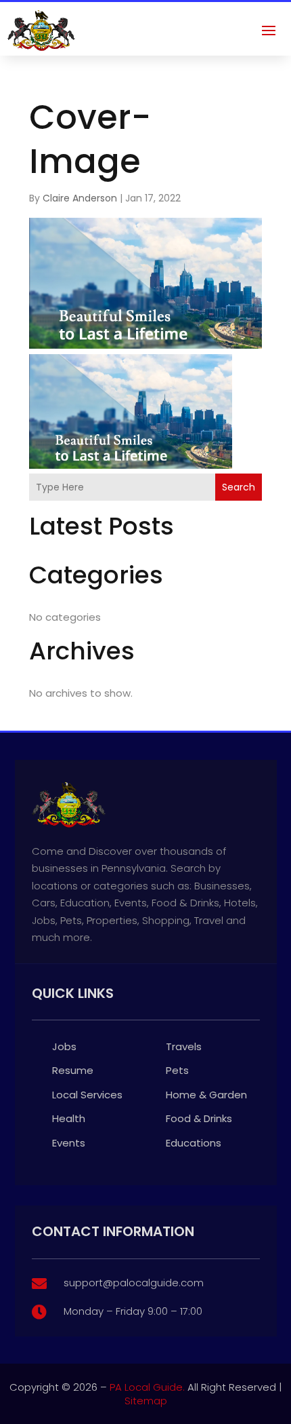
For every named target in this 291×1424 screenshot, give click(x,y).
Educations (193, 1143)
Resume (72, 1070)
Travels (184, 1046)
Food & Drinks (199, 1118)
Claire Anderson (80, 198)
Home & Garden (206, 1095)
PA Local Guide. (147, 1387)
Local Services (87, 1095)
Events (68, 1143)
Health (68, 1118)
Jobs (64, 1046)
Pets (177, 1070)
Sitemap (146, 1400)
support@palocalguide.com (134, 1282)
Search (238, 487)
